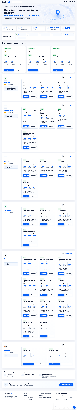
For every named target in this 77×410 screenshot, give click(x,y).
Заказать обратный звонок (70, 2)
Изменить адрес (10, 21)
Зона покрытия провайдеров (44, 393)
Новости (25, 400)
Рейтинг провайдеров (28, 399)
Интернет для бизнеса (28, 397)
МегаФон (55, 34)
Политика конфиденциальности (45, 397)
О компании (41, 395)
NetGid (6, 2)
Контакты (40, 399)
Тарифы (25, 395)
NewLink (19, 34)
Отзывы (25, 393)
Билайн (66, 34)
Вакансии (40, 400)
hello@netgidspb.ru (60, 395)
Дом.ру (43, 34)
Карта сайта (41, 402)
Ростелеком (32, 34)
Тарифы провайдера (68, 77)
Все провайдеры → (71, 44)
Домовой (7, 350)
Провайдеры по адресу (14, 6)
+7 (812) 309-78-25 (61, 393)
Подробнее (19, 70)
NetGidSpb (6, 6)
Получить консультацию (67, 384)
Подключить (8, 70)
